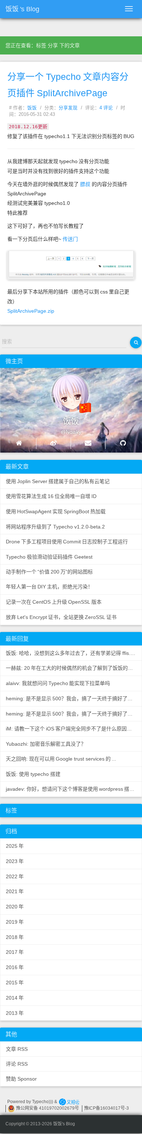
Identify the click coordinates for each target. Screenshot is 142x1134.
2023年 (15, 861)
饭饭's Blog (22, 9)
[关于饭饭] (64, 390)
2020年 (15, 907)
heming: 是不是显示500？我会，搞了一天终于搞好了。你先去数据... (74, 698)
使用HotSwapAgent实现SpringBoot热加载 (56, 511)
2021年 (15, 891)
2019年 (15, 922)
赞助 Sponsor (21, 1079)
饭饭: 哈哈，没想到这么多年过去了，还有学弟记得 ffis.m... (72, 653)
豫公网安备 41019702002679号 (47, 1108)
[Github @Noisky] (123, 443)
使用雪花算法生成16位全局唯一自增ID (51, 496)
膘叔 (85, 184)
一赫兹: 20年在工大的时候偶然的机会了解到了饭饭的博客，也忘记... (74, 668)
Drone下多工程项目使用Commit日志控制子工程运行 (67, 541)
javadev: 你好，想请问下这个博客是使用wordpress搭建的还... (74, 789)
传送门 (70, 239)
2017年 (15, 952)
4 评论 (106, 107)
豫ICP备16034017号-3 (106, 1108)
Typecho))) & (45, 1101)
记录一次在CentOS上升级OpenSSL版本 (54, 602)
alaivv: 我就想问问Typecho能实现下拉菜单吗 (58, 683)
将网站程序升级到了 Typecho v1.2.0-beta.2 (55, 527)
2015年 (15, 982)
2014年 (15, 998)
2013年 (15, 1013)
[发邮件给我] (88, 443)
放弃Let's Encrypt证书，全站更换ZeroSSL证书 (61, 617)
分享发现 (68, 107)
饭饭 (32, 107)
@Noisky (71, 432)
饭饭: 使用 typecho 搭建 (33, 774)
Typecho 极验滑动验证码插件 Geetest (49, 557)
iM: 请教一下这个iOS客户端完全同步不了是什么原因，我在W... (74, 729)
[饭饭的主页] (19, 443)
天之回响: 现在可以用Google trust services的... (61, 759)
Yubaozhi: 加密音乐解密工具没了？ (46, 744)
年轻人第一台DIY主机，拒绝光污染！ (49, 587)
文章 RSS (17, 1049)
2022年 (15, 876)
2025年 (15, 846)
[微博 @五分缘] (53, 443)
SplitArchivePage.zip (30, 311)
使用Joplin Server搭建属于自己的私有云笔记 (58, 481)
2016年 (15, 967)
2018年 (15, 937)
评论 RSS (17, 1064)
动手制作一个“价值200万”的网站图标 (49, 572)
